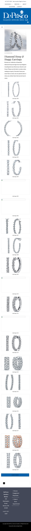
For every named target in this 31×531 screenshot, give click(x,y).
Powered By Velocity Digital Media (15, 526)
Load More (15, 475)
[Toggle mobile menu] (28, 22)
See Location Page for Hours (19, 1)
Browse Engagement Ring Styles (15, 493)
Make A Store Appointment (15, 501)
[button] (15, 483)
